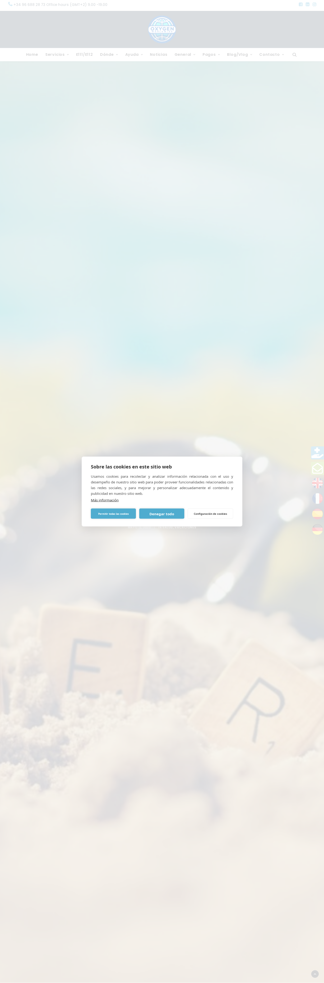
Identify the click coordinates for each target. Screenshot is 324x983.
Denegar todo (161, 513)
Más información (105, 500)
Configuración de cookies (210, 513)
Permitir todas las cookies (113, 513)
